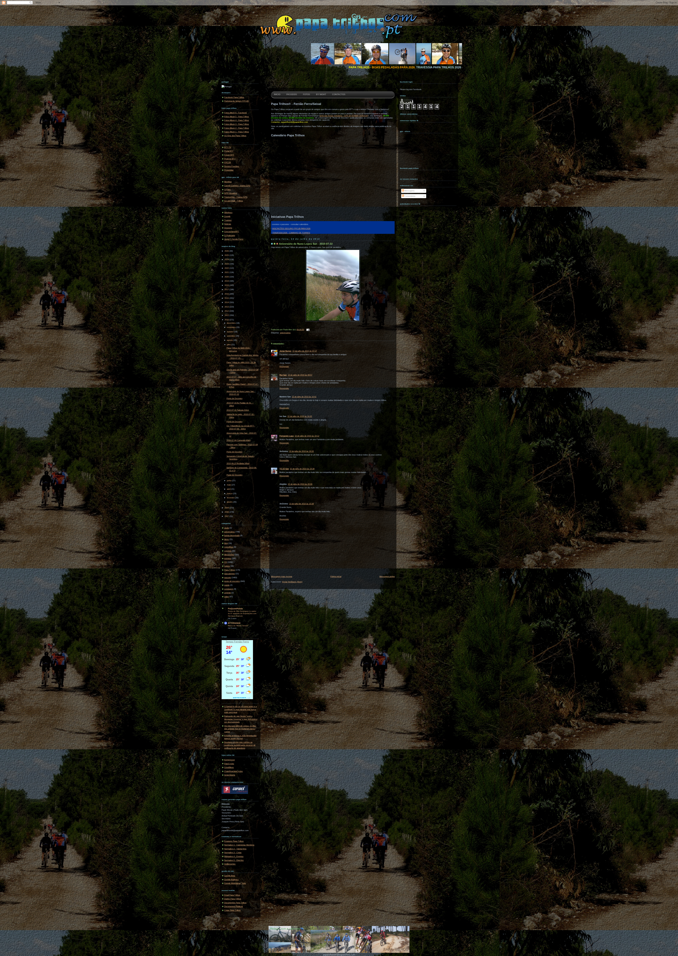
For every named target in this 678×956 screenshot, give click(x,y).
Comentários (409, 196)
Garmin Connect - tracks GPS (237, 186)
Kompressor (229, 760)
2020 (227, 277)
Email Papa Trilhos (232, 895)
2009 (227, 508)
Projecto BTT (230, 159)
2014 (227, 302)
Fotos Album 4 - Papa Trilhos (236, 120)
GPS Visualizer (230, 193)
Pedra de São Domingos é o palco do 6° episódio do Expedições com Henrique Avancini (242, 613)
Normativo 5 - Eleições (234, 860)
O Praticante (229, 235)
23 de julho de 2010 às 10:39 (301, 504)
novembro (231, 327)
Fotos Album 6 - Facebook (235, 113)
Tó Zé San (284, 469)
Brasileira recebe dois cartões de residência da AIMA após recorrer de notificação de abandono (239, 745)
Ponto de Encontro (234, 398)
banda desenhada (232, 535)
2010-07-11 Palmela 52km (238, 410)
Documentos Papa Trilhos (235, 903)
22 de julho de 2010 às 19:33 (301, 451)
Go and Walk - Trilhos (233, 201)
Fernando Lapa (286, 436)
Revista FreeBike (231, 166)
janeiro (230, 502)
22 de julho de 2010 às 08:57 (300, 375)
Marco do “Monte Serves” (238, 626)
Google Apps (229, 876)
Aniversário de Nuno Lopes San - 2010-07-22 (306, 243)
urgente (227, 593)
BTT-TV (227, 147)
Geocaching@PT (231, 231)
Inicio (277, 94)
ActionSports (229, 775)
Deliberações (230, 864)
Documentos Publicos (233, 906)
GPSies (227, 189)
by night (321, 94)
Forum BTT (229, 155)
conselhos (228, 547)
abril (229, 489)
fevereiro (231, 498)
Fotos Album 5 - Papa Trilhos (236, 117)
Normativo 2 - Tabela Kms (235, 849)
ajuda (226, 528)
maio (229, 485)
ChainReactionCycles (233, 771)
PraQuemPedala (235, 609)
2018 (227, 285)
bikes (226, 539)
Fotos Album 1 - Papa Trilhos (236, 132)
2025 (227, 255)
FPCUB (227, 162)
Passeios (291, 94)
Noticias (227, 224)
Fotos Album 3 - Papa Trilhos (236, 124)
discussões (229, 555)
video (226, 597)
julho (229, 345)
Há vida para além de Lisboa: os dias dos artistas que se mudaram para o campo (240, 729)
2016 (227, 294)
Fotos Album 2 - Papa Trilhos (236, 128)
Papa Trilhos (229, 570)
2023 (227, 264)
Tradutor (228, 220)
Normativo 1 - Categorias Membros (239, 845)
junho (229, 481)
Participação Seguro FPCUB (236, 101)
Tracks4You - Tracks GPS (235, 197)
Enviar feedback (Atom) (292, 582)
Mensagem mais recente (281, 576)
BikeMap (228, 182)
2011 (227, 315)
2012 (227, 311)
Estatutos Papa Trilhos (234, 841)
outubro (230, 332)
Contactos (338, 94)
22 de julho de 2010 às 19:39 (302, 469)
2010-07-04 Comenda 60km (239, 440)
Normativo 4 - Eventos (233, 856)
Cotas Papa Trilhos (232, 910)
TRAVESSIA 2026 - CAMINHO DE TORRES (291, 233)
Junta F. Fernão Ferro (233, 239)
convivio (227, 551)
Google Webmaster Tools (235, 883)
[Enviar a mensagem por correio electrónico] (307, 329)
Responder (284, 366)
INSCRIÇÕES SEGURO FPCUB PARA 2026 (291, 228)
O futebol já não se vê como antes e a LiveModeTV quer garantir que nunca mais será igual (240, 709)
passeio (227, 577)
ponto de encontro (232, 581)
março (230, 493)
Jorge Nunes (285, 351)
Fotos (306, 94)
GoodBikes (229, 767)
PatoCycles (229, 764)
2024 (227, 259)
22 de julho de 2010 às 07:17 (304, 351)
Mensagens (409, 191)
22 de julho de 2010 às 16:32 (299, 416)
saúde (227, 585)
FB (225, 562)
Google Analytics (231, 879)
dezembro (231, 323)
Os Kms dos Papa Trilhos (235, 136)
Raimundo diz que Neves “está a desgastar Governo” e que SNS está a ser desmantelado (240, 719)
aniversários (229, 532)
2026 (227, 251)
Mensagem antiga (387, 576)
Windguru (228, 212)
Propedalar (229, 170)
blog (226, 543)
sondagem (228, 589)
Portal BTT (228, 151)
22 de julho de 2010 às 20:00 (300, 484)
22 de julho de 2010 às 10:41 (304, 397)
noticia (227, 566)
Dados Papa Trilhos (232, 899)
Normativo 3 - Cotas (233, 852)
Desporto (228, 228)
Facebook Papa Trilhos (234, 97)
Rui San (283, 375)
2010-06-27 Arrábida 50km (238, 463)
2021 (227, 272)
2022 (227, 268)
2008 (227, 512)
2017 (227, 289)
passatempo (229, 574)
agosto (230, 340)
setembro (231, 336)
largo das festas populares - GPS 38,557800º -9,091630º (344, 116)
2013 (227, 307)
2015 (227, 298)
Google (227, 216)
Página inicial (335, 576)
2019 (227, 281)
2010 (227, 320)
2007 (227, 516)
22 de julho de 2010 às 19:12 (307, 436)
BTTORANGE (234, 623)
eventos (227, 558)
